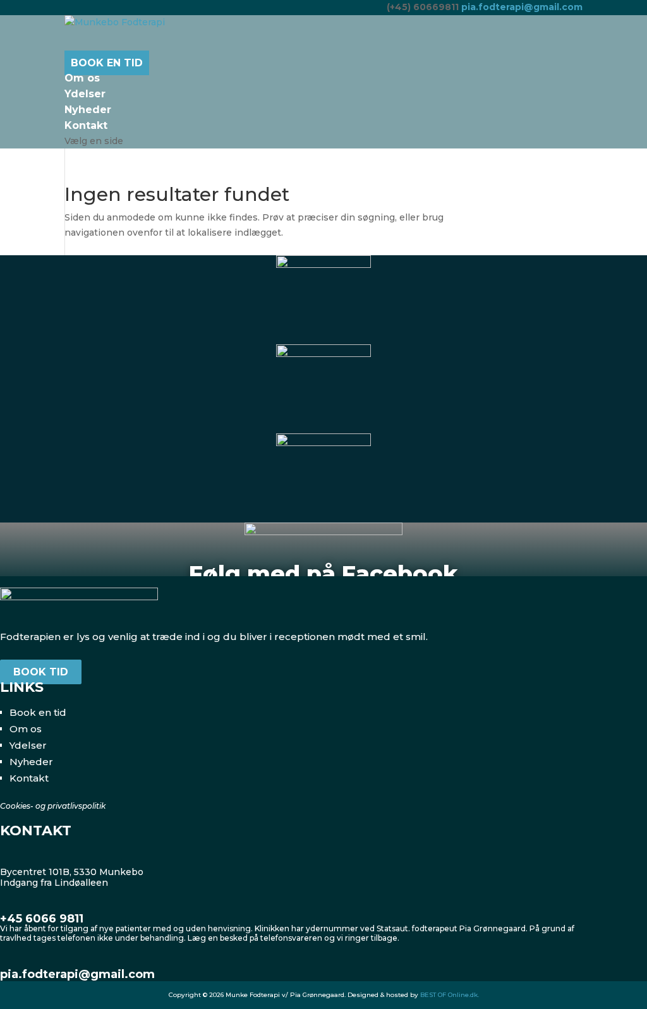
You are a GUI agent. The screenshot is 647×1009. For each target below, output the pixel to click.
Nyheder (31, 762)
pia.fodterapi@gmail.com (77, 974)
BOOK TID (40, 672)
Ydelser (28, 745)
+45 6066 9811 (41, 919)
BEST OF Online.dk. (449, 995)
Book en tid (37, 712)
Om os (25, 729)
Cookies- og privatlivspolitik (53, 806)
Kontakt (29, 778)
